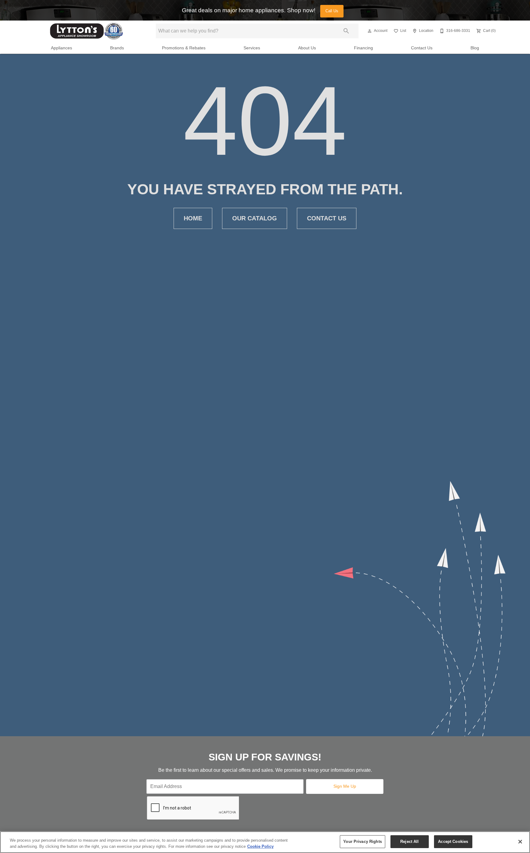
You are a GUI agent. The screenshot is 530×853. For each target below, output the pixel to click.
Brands (117, 48)
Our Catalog (254, 218)
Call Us (331, 11)
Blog (474, 48)
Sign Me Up (344, 786)
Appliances (61, 48)
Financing (363, 48)
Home (193, 218)
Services (252, 48)
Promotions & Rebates (183, 48)
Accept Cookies (453, 841)
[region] (265, 842)
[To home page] (86, 31)
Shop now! (301, 10)
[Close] (520, 841)
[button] (369, 31)
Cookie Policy (260, 846)
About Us (307, 48)
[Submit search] (346, 30)
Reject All (409, 841)
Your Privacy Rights (362, 841)
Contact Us (421, 48)
